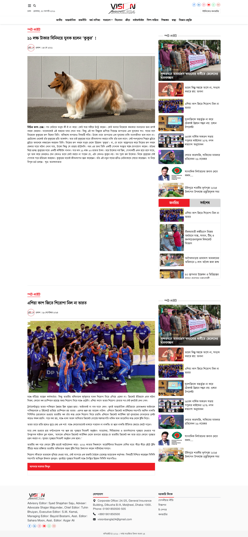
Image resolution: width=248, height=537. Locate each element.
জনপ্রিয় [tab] (174, 202)
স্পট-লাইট (170, 36)
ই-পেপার (162, 509)
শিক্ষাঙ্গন (165, 20)
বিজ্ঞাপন (162, 505)
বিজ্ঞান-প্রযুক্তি (185, 20)
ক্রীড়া (127, 20)
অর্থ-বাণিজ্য (94, 20)
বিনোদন (118, 20)
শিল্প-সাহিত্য (152, 20)
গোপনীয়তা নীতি (165, 500)
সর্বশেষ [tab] (205, 202)
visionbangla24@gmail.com (114, 519)
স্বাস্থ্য (174, 20)
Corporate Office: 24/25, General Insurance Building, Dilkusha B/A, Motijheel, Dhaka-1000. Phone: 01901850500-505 (122, 504)
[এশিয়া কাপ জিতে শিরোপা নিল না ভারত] (91, 356)
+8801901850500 (108, 514)
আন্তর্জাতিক (70, 20)
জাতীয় (59, 20)
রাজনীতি (82, 20)
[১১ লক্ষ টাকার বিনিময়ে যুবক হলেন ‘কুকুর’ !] (91, 89)
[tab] (174, 203)
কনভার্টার (162, 514)
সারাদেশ (107, 20)
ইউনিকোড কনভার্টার (211, 11)
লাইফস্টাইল (138, 20)
